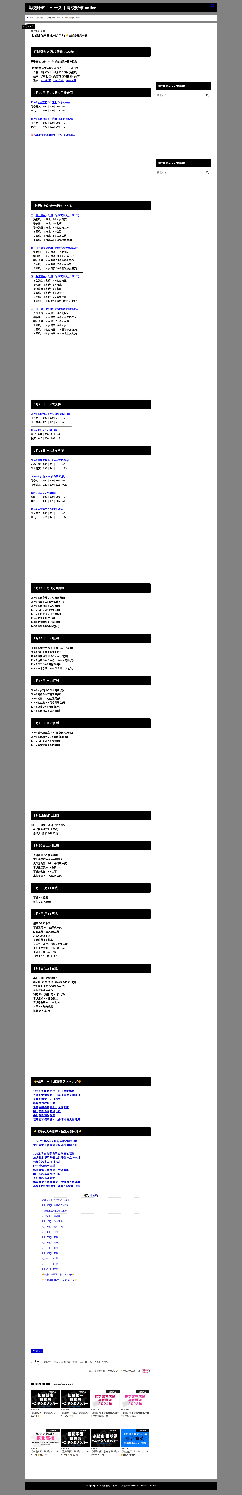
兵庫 (66, 1107)
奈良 (46, 1107)
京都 (41, 1107)
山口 (58, 1111)
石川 (52, 1099)
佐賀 (41, 1119)
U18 (75, 1141)
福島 (71, 1091)
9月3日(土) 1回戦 (50, 1269)
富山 (46, 1099)
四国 (69, 1145)
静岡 (35, 1103)
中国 (63, 1145)
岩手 (49, 1091)
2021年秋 (71, 80)
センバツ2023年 (66, 135)
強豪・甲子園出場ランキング (58, 1274)
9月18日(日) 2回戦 (50, 1232)
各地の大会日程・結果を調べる (59, 1280)
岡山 (35, 1111)
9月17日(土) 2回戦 (50, 1237)
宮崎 (63, 1119)
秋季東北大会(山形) (44, 135)
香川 (35, 1115)
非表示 (93, 1195)
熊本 (52, 1119)
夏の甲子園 (50, 1141)
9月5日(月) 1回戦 (50, 1258)
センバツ (38, 1141)
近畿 (58, 1145)
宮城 (66, 1091)
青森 (43, 1091)
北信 (46, 1145)
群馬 (46, 1095)
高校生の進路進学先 (44, 1186)
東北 (54, 102)
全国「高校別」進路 (69, 1186)
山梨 (58, 1095)
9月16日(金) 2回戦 (50, 1242)
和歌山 (53, 1107)
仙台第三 (42, 118)
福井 (58, 1099)
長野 (35, 1099)
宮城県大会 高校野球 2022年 (55, 1200)
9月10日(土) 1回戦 (50, 1253)
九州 (74, 1145)
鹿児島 (70, 1119)
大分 (58, 1119)
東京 (69, 1095)
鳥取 (46, 1111)
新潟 (41, 1099)
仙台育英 (42, 102)
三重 (52, 1103)
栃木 (41, 1095)
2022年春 (58, 80)
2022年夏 (46, 80)
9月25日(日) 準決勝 (51, 1216)
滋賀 (35, 1107)
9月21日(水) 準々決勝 (52, 1221)
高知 (46, 1115)
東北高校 (41, 215)
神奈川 (76, 1095)
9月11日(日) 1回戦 (50, 1248)
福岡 (35, 1119)
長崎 (46, 1119)
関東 (41, 1145)
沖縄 (77, 1119)
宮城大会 (38, 1351)
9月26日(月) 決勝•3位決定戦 (55, 1205)
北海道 (37, 1091)
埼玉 (52, 1095)
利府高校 (41, 276)
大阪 (60, 1107)
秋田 (55, 1091)
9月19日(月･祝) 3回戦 (52, 1226)
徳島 (41, 1115)
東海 (52, 1145)
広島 (41, 1111)
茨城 (35, 1095)
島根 (52, 1111)
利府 (54, 118)
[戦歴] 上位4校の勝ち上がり (55, 1211)
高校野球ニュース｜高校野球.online (62, 7)
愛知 (41, 1103)
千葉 (63, 1095)
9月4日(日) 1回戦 (50, 1264)
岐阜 (46, 1103)
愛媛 (52, 1115)
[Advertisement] (91, 168)
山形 (60, 1091)
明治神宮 (62, 1141)
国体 (69, 1141)
